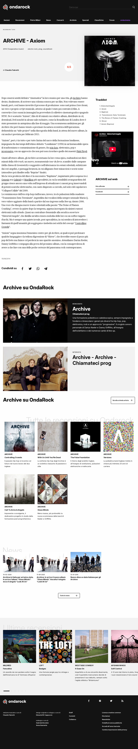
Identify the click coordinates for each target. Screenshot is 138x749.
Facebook (99, 191)
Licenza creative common (111, 712)
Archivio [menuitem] (73, 20)
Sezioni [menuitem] (7, 20)
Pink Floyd (82, 151)
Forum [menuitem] (111, 20)
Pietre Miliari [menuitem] (35, 20)
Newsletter (106, 719)
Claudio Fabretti (12, 70)
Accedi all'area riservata (111, 726)
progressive (7, 151)
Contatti (72, 716)
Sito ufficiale (100, 186)
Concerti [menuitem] (60, 20)
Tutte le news (65, 595)
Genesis (5, 179)
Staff (71, 712)
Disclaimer (106, 716)
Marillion (28, 179)
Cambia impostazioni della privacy (114, 730)
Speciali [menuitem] (85, 20)
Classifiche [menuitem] (99, 20)
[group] (19, 653)
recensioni (7, 29)
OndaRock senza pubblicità (112, 723)
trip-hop (54, 147)
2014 (13, 29)
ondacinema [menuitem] (125, 20)
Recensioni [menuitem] (19, 20)
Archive (77, 98)
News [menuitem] (48, 20)
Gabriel (17, 179)
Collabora (72, 719)
